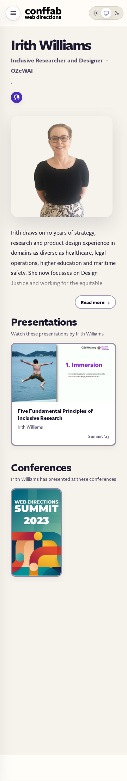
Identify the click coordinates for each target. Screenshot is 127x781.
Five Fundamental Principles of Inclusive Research (55, 414)
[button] (13, 13)
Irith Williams (30, 426)
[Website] (16, 97)
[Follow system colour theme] (106, 13)
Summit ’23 (98, 436)
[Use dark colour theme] (116, 13)
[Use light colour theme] (96, 13)
